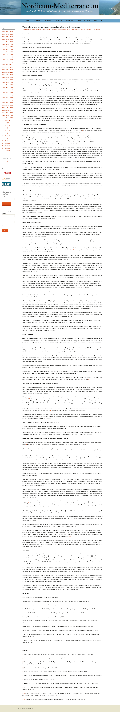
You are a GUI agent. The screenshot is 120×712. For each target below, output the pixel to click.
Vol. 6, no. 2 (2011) (6, 145)
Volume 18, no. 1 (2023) (7, 49)
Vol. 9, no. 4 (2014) (6, 120)
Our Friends (87, 20)
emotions (83, 29)
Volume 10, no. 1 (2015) (7, 117)
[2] (73, 250)
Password (4, 219)
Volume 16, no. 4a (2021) (7, 67)
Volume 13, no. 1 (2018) (7, 92)
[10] (70, 536)
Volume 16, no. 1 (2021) (7, 74)
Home (27, 20)
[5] (29, 399)
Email (3, 196)
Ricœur (68, 29)
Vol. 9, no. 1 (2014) (6, 128)
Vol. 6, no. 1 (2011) (6, 148)
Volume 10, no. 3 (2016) (7, 112)
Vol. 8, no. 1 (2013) (6, 135)
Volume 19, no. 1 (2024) (7, 44)
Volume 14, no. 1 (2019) (7, 87)
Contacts (78, 20)
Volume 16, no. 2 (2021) (7, 72)
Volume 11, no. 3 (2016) (7, 105)
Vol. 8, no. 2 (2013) (6, 133)
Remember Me (6, 226)
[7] (71, 434)
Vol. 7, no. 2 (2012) (6, 140)
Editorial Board (47, 20)
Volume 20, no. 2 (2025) (7, 36)
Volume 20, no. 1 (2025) (7, 39)
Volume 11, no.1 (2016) (7, 110)
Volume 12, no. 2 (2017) (7, 100)
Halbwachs (56, 29)
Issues (95, 20)
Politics (61, 29)
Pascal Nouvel (97, 29)
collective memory (75, 29)
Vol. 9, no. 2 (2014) (6, 125)
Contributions (69, 20)
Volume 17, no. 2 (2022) (7, 59)
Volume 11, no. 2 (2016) (7, 107)
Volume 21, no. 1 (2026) (7, 34)
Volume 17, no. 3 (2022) (7, 57)
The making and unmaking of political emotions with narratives (51, 27)
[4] (89, 379)
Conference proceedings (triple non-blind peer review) (37, 29)
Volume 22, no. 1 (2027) (7, 31)
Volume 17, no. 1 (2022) (7, 62)
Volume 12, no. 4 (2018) (7, 95)
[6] (51, 410)
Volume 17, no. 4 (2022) (7, 54)
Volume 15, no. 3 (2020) (7, 77)
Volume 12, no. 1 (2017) (7, 102)
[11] (95, 577)
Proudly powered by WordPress (25, 708)
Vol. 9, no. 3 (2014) (6, 123)
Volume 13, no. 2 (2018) (7, 90)
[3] (58, 305)
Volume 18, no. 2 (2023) (7, 47)
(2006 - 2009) (5, 161)
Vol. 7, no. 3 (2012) (6, 138)
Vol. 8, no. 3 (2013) (6, 130)
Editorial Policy (36, 20)
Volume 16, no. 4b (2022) (7, 64)
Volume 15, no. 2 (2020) (7, 79)
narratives (88, 29)
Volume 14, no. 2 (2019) (7, 85)
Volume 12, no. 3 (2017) (7, 97)
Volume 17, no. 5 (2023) (7, 52)
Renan (64, 29)
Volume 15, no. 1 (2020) (7, 82)
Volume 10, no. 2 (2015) (7, 115)
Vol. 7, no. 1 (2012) (6, 143)
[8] (26, 444)
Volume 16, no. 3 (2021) (7, 69)
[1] (82, 130)
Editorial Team (58, 20)
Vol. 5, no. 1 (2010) (6, 150)
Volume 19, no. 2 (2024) (7, 41)
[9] (28, 503)
